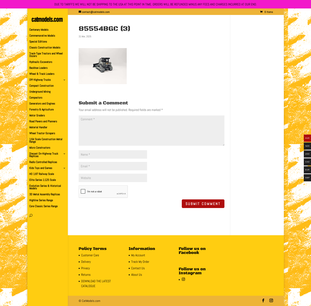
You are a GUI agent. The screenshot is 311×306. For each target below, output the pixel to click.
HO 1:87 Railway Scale (41, 174)
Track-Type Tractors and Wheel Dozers (46, 55)
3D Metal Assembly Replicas (44, 194)
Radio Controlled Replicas (43, 162)
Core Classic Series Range (43, 206)
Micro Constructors (39, 147)
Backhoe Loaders (38, 68)
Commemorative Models (42, 35)
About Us (136, 275)
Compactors (35, 97)
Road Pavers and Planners (43, 121)
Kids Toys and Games (40, 168)
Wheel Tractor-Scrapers (42, 133)
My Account (138, 255)
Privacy (85, 268)
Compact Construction (41, 86)
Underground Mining (40, 91)
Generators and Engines (42, 103)
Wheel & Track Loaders (41, 74)
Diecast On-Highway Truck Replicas (43, 155)
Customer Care (90, 255)
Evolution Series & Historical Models (45, 187)
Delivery (86, 262)
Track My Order (140, 262)
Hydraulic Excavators (40, 62)
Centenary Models (38, 30)
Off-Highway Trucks (40, 80)
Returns (86, 275)
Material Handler (38, 127)
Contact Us (138, 268)
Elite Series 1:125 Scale (42, 180)
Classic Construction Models (44, 47)
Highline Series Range (41, 200)
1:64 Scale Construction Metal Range (45, 141)
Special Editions (38, 41)
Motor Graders (37, 115)
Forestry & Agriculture (41, 109)
